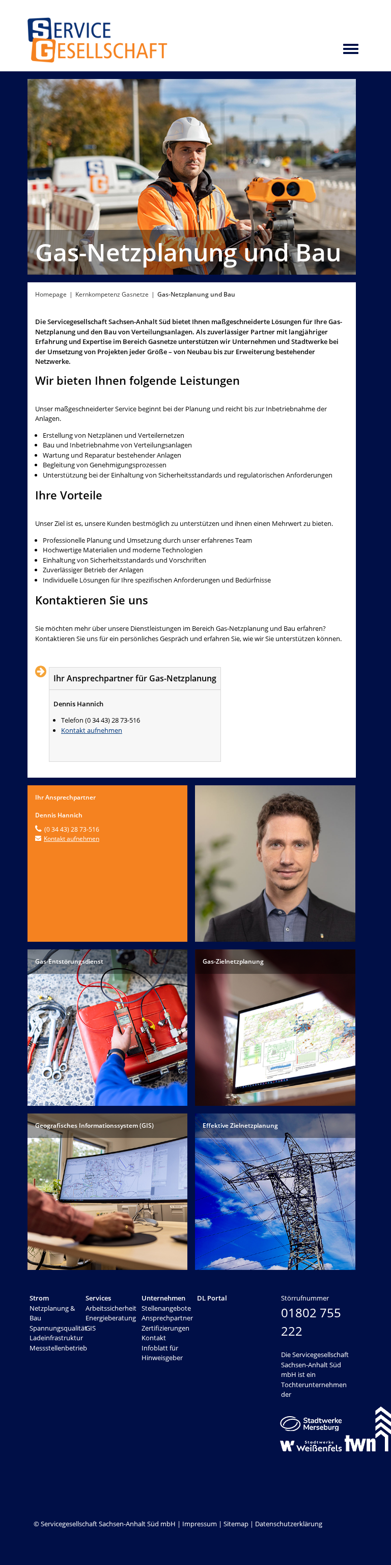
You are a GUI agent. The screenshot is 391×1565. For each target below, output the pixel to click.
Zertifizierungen (165, 1328)
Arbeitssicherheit (111, 1308)
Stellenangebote (166, 1308)
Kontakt (154, 1337)
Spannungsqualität (58, 1328)
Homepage (51, 294)
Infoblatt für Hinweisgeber (162, 1353)
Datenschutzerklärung (288, 1523)
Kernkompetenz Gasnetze (112, 294)
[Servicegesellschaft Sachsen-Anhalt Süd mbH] (97, 59)
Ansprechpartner (167, 1317)
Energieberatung (111, 1317)
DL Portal (212, 1298)
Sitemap (236, 1523)
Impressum (199, 1523)
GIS (91, 1328)
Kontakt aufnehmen (91, 730)
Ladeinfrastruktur (56, 1337)
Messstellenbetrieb (58, 1347)
